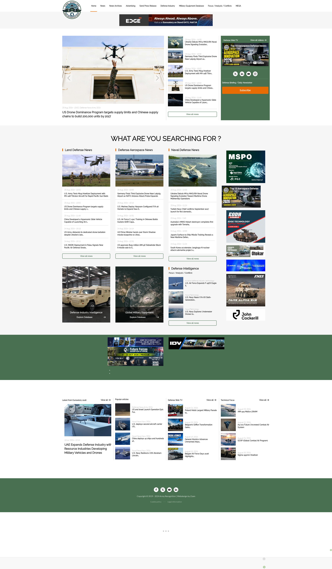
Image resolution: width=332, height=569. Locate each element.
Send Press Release (148, 6)
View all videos (257, 40)
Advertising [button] (130, 6)
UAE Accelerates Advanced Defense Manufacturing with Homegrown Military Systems (86, 449)
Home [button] (93, 6)
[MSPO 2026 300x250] (245, 166)
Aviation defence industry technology (199, 280)
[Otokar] (245, 251)
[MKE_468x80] (135, 361)
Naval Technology (192, 295)
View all (104, 400)
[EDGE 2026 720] (166, 20)
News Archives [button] (115, 6)
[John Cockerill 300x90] (245, 314)
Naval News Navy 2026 (89, 107)
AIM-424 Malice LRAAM (247, 412)
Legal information (175, 502)
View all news (192, 114)
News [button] (102, 6)
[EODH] (245, 226)
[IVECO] (196, 343)
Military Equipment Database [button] (191, 6)
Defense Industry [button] (168, 6)
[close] (264, 559)
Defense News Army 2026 (142, 407)
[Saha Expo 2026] (135, 342)
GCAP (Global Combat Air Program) (253, 441)
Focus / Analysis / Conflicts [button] (220, 6)
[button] (69, 78)
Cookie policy (155, 502)
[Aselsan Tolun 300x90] (245, 265)
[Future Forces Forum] (135, 351)
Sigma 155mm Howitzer (248, 455)
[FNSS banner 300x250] (245, 290)
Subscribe (245, 90)
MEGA (238, 6)
